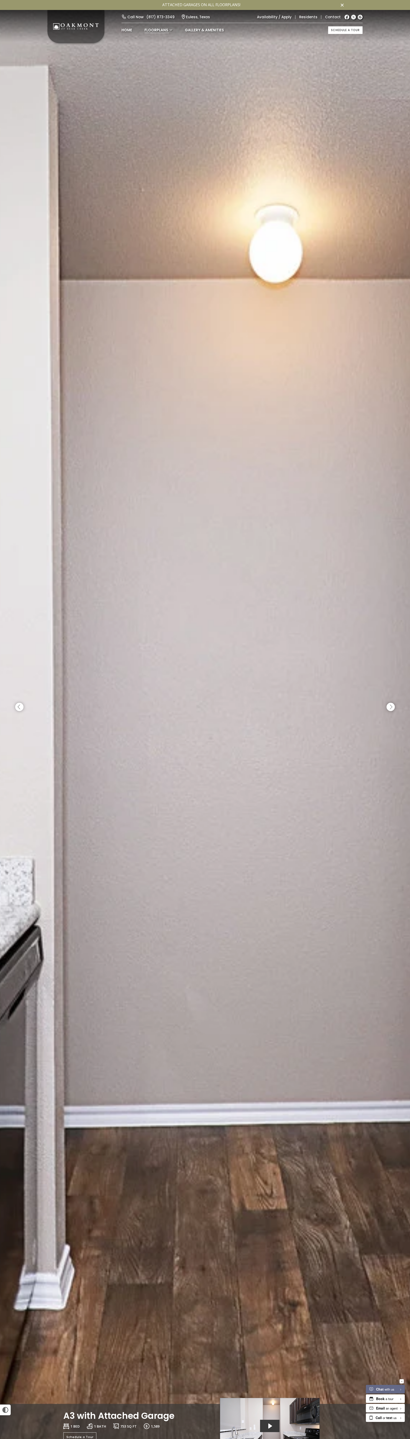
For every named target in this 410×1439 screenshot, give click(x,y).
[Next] (391, 707)
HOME (126, 30)
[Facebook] (347, 17)
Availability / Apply (274, 16)
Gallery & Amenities (204, 30)
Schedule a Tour (345, 30)
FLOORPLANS (156, 30)
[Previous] (19, 707)
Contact (333, 16)
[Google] (360, 17)
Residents (308, 16)
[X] (353, 17)
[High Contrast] (5, 1410)
